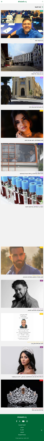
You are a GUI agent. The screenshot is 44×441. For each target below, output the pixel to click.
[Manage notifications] (42, 430)
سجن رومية (41, 72)
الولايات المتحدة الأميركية (31, 342)
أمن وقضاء (40, 44)
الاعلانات (22, 432)
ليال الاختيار (41, 138)
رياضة (41, 11)
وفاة (33, 39)
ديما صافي (35, 375)
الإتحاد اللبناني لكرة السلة (39, 39)
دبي (38, 138)
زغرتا (36, 172)
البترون (31, 39)
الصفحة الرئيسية (22, 425)
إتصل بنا (22, 430)
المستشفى (33, 105)
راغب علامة (41, 308)
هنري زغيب (41, 342)
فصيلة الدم (41, 205)
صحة (41, 77)
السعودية (37, 275)
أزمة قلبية (37, 72)
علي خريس (41, 105)
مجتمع (41, 110)
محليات (41, 380)
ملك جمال (41, 275)
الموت (38, 308)
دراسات (34, 205)
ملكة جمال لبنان (40, 375)
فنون (41, 280)
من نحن (22, 427)
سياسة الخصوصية (22, 434)
